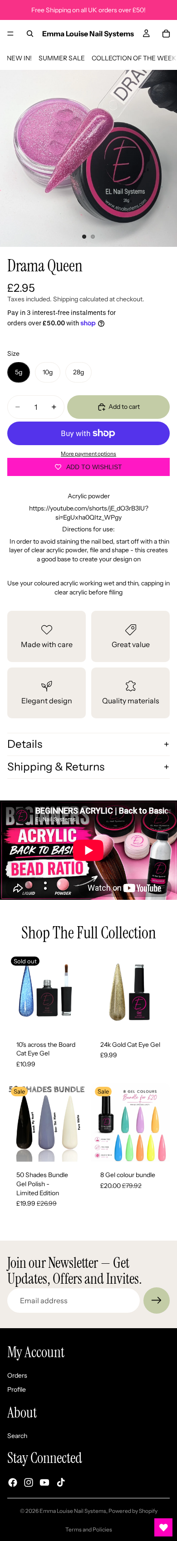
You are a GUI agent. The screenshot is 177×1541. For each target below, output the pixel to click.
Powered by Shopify (132, 1510)
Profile (16, 1389)
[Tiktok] (60, 1482)
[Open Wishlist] (163, 1527)
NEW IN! (19, 58)
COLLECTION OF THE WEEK (134, 58)
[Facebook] (12, 1482)
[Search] (30, 34)
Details (24, 744)
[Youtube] (44, 1482)
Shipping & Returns (55, 766)
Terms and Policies (88, 1529)
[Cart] (166, 34)
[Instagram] (28, 1482)
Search (17, 1435)
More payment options (88, 454)
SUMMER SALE (62, 58)
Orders (17, 1375)
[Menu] (10, 33)
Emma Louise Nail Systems (72, 1510)
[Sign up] (156, 1300)
